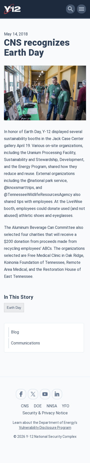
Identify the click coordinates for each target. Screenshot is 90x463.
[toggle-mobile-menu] (81, 8)
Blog (15, 332)
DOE (38, 406)
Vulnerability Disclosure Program (45, 428)
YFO (65, 406)
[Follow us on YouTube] (45, 394)
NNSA (51, 406)
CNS (25, 406)
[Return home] (34, 9)
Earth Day (14, 307)
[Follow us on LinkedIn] (57, 394)
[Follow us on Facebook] (21, 394)
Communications (25, 343)
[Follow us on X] (33, 394)
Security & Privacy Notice (45, 413)
